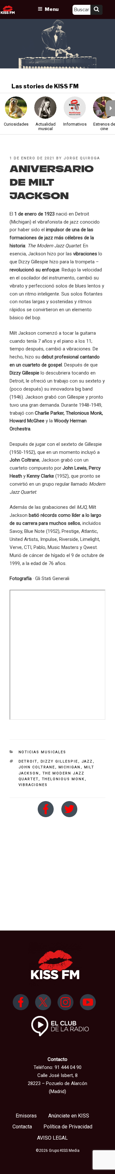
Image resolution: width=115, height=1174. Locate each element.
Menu (51, 9)
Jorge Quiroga (82, 158)
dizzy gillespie (59, 761)
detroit (28, 761)
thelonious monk (63, 779)
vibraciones (33, 785)
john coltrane (37, 767)
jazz (87, 761)
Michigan (69, 767)
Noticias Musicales (42, 752)
